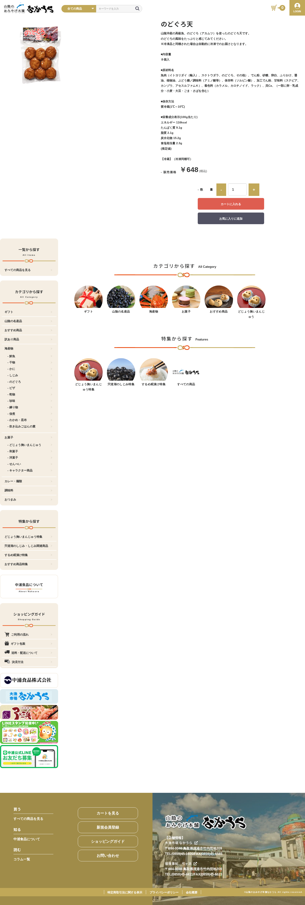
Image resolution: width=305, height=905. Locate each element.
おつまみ (10, 499)
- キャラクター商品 (20, 470)
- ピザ (11, 388)
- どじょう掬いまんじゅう (24, 444)
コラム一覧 (21, 859)
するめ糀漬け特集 (16, 555)
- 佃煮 (11, 413)
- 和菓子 (12, 451)
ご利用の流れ (20, 634)
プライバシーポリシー (164, 892)
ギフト (9, 312)
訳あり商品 (12, 339)
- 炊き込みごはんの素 (21, 426)
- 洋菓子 (12, 457)
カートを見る (108, 813)
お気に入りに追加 (231, 218)
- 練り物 (12, 407)
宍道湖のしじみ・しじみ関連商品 (26, 545)
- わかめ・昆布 (17, 420)
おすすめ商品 (13, 330)
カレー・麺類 (13, 481)
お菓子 (9, 437)
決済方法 (17, 662)
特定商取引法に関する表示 (124, 892)
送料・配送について (24, 652)
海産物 (9, 348)
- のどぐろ (14, 381)
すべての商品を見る (18, 270)
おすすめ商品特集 (16, 564)
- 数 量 (206, 189)
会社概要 (192, 892)
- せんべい (14, 464)
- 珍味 (11, 400)
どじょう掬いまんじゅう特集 (23, 536)
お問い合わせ (108, 855)
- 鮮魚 (11, 356)
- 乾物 (11, 394)
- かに (11, 368)
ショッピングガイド (108, 841)
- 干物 (11, 362)
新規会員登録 (108, 827)
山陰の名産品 (13, 321)
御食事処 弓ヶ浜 (178, 863)
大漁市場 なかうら (178, 843)
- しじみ (12, 375)
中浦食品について (26, 839)
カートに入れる (231, 204)
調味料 (9, 490)
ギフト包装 (18, 643)
